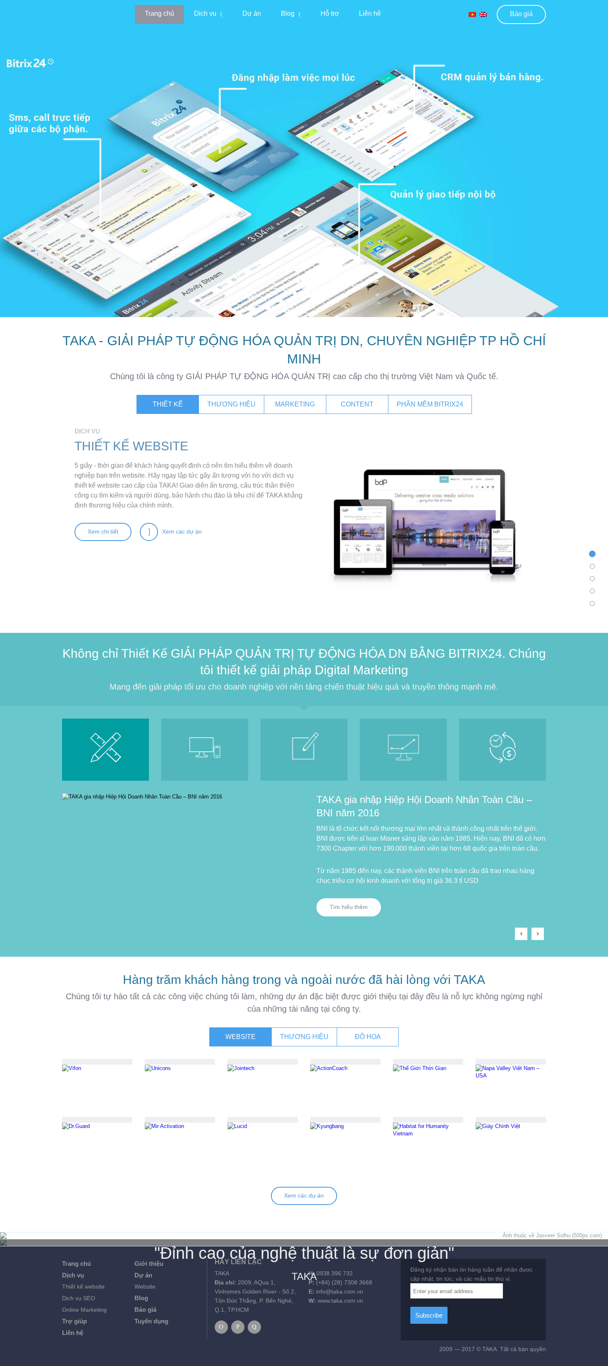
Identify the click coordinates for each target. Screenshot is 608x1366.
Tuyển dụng (151, 1321)
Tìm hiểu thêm (349, 907)
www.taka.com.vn (340, 1300)
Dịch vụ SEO (78, 1298)
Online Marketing (84, 1309)
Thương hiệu (231, 404)
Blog (287, 13)
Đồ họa (368, 1036)
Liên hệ (370, 13)
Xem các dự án (304, 1195)
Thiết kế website (83, 1286)
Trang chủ (159, 13)
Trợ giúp (74, 1321)
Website (240, 1036)
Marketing (295, 404)
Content (357, 404)
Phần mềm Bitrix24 (430, 404)
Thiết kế (168, 404)
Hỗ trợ (330, 13)
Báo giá (521, 13)
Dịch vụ (205, 13)
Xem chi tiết (103, 531)
